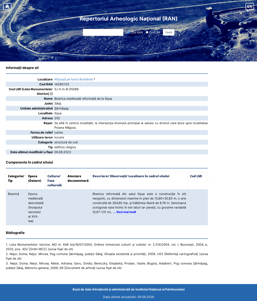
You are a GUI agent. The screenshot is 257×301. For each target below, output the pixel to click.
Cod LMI (154, 32)
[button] (250, 7)
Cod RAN (136, 32)
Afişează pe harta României (73, 79)
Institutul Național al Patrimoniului (160, 289)
